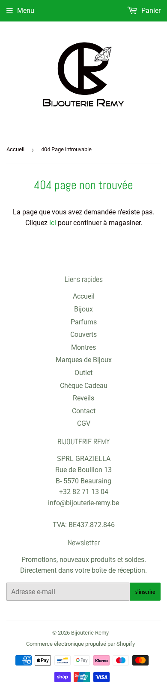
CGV (83, 423)
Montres (83, 347)
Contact (83, 411)
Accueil (15, 149)
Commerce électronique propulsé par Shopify (80, 644)
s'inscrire (145, 592)
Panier (150, 10)
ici (52, 223)
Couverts (83, 334)
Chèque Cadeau (83, 386)
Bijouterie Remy (90, 632)
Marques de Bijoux (84, 360)
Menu (25, 10)
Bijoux (83, 309)
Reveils (83, 398)
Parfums (84, 322)
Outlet (83, 373)
